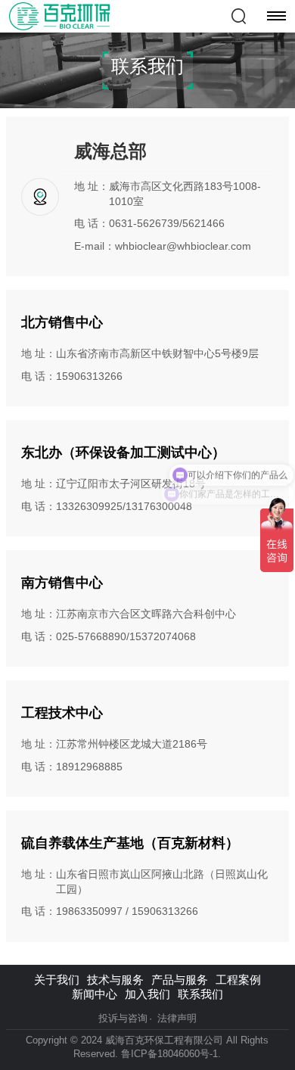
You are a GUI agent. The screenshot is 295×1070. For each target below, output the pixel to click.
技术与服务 (115, 979)
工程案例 (238, 979)
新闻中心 (94, 994)
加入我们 (147, 994)
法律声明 (177, 1018)
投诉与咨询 (123, 1018)
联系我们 (200, 994)
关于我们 (56, 979)
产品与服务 (179, 979)
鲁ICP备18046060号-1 (169, 1053)
